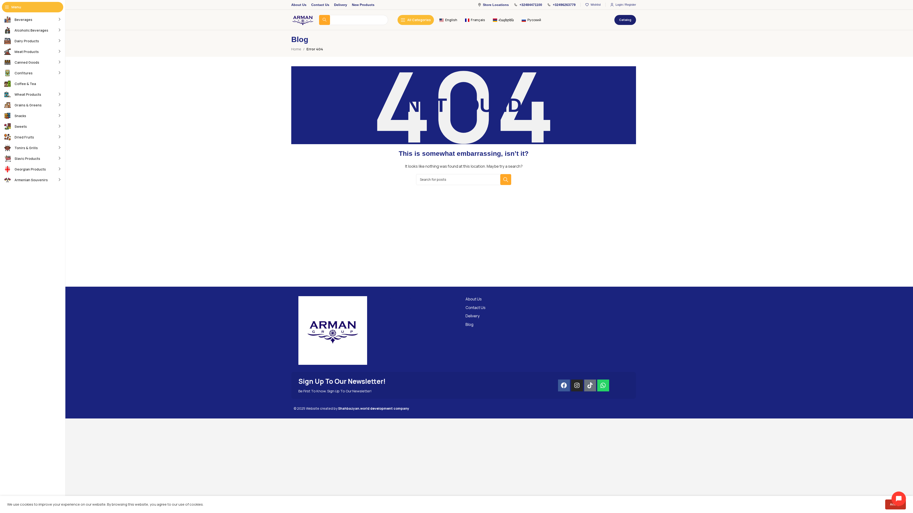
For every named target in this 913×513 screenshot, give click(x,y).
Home (296, 49)
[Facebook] (564, 385)
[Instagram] (577, 385)
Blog (469, 324)
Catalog (625, 20)
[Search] (505, 179)
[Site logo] (302, 19)
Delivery (473, 315)
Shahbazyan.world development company (373, 408)
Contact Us (476, 307)
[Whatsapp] (603, 385)
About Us (474, 299)
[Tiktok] (590, 385)
